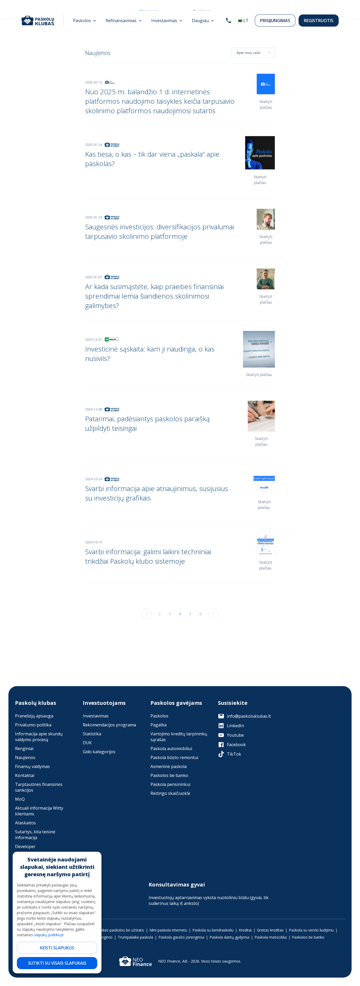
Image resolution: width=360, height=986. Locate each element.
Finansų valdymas (32, 766)
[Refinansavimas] (124, 20)
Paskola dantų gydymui (229, 937)
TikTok (234, 754)
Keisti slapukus (57, 948)
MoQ (20, 799)
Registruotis (318, 20)
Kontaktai (24, 775)
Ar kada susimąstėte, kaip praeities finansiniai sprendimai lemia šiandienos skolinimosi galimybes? (154, 296)
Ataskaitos (25, 823)
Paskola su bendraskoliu (212, 930)
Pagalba (158, 725)
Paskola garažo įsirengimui (181, 937)
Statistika (92, 734)
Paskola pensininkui (170, 784)
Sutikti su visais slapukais (57, 963)
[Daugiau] (203, 20)
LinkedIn (235, 726)
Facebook (236, 744)
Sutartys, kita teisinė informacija (35, 834)
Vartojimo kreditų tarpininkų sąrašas (178, 736)
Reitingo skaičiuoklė (170, 793)
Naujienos (25, 757)
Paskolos (159, 716)
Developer (25, 846)
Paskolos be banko (169, 775)
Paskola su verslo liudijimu (311, 930)
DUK (87, 743)
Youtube (235, 735)
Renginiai (24, 748)
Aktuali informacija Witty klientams (39, 811)
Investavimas (96, 716)
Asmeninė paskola (168, 766)
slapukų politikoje (49, 934)
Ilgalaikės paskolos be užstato (118, 930)
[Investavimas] (166, 20)
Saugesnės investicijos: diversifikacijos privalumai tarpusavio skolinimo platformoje (159, 231)
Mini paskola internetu (168, 930)
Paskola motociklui (271, 937)
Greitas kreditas (270, 930)
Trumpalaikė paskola (135, 937)
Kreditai (245, 930)
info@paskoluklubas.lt (249, 716)
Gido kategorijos (99, 752)
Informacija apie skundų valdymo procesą (39, 736)
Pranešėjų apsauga (34, 716)
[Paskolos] (84, 20)
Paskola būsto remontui (174, 757)
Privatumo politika (33, 725)
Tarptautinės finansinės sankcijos (38, 787)
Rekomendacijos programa (109, 725)
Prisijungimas (275, 20)
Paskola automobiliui (171, 748)
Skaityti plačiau (259, 374)
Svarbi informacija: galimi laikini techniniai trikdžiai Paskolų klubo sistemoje (148, 556)
